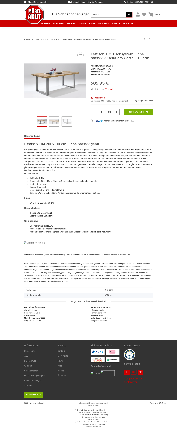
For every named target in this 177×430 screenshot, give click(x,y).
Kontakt (61, 351)
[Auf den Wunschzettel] (80, 55)
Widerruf (28, 366)
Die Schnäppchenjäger (70, 14)
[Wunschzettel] (144, 14)
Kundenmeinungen (32, 380)
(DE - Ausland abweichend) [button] (118, 101)
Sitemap (28, 385)
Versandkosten (31, 371)
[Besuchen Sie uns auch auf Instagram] (133, 372)
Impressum (29, 351)
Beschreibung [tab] (32, 136)
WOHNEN (105, 72)
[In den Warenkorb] (26, 48)
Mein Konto (63, 356)
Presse (61, 371)
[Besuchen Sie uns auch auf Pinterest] (140, 372)
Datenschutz (30, 361)
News (60, 361)
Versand (109, 89)
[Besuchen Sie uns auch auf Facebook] (127, 372)
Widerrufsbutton (33, 395)
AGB (26, 356)
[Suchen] (129, 14)
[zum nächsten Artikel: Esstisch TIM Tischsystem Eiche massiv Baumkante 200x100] (150, 39)
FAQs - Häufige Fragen (34, 375)
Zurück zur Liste (32, 39)
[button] (138, 14)
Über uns (62, 375)
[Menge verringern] (94, 112)
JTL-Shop (162, 403)
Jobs (60, 366)
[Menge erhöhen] (116, 112)
